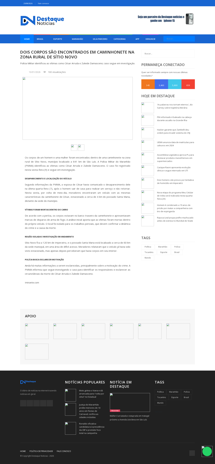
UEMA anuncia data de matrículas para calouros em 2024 (175, 144)
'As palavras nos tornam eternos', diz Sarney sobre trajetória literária (175, 106)
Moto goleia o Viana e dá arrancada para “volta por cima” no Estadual (91, 393)
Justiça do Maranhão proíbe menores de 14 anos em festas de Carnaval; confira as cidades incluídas (89, 411)
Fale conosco (43, 3)
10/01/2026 (34, 72)
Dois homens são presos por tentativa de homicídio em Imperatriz (175, 182)
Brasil (40, 39)
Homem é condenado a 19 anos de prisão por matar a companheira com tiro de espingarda (174, 208)
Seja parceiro (100, 39)
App (137, 39)
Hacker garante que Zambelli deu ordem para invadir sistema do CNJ (173, 131)
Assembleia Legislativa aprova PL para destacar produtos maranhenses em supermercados (175, 158)
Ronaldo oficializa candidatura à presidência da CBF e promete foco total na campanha (91, 428)
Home (27, 39)
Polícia (177, 246)
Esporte (57, 39)
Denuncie (150, 39)
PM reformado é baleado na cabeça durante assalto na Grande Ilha (174, 119)
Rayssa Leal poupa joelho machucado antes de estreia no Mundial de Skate (175, 219)
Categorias (120, 39)
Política (148, 246)
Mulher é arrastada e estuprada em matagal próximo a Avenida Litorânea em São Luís (129, 418)
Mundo (148, 257)
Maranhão (77, 39)
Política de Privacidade (41, 451)
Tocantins (149, 252)
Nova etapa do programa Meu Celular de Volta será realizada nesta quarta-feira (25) (175, 195)
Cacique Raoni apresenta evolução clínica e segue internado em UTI (174, 169)
